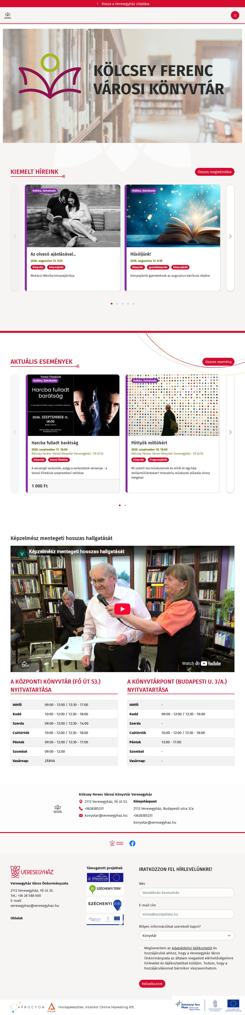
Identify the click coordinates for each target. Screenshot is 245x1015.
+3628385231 (94, 808)
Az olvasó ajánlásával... (53, 254)
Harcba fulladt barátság (55, 442)
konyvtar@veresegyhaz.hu (106, 815)
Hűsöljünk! (140, 254)
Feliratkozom (152, 984)
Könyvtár (38, 267)
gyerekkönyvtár (158, 267)
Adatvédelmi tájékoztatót (192, 948)
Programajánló (158, 459)
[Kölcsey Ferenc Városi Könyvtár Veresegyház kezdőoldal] (7, 15)
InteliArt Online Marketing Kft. (110, 1007)
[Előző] (15, 237)
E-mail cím (147, 905)
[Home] (32, 872)
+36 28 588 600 (29, 895)
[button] (218, 362)
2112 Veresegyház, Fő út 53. (106, 801)
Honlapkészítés (71, 1007)
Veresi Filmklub (59, 459)
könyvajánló (56, 267)
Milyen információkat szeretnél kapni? (170, 926)
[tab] (111, 304)
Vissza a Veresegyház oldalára (125, 4)
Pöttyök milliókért (149, 442)
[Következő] (230, 237)
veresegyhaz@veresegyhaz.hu (35, 905)
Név (142, 883)
